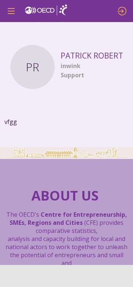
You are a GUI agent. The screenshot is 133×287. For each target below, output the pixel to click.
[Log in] (122, 11)
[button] (11, 11)
